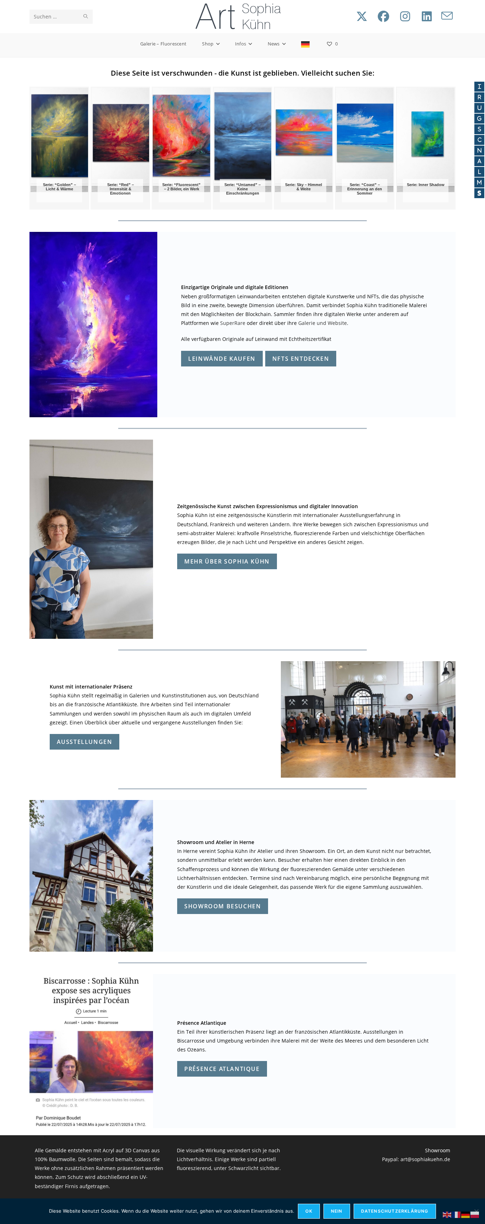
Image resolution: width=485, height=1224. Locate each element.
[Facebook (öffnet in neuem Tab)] (383, 16)
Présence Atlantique (222, 1069)
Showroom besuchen (222, 906)
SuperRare (232, 323)
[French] (456, 1214)
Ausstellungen (85, 742)
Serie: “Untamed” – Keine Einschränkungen (242, 189)
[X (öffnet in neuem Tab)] (362, 16)
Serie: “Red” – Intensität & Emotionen (120, 189)
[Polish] (475, 1214)
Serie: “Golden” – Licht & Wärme (59, 187)
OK (308, 1211)
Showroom (437, 1150)
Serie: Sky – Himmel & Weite (303, 187)
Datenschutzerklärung (395, 1211)
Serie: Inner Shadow (426, 185)
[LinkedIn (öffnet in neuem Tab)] (427, 16)
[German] (306, 43)
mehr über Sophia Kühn (227, 561)
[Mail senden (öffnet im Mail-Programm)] (447, 16)
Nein (337, 1211)
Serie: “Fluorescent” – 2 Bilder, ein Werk (181, 187)
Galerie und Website (322, 323)
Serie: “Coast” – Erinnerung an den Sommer (364, 189)
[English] (447, 1214)
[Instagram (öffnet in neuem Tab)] (405, 16)
